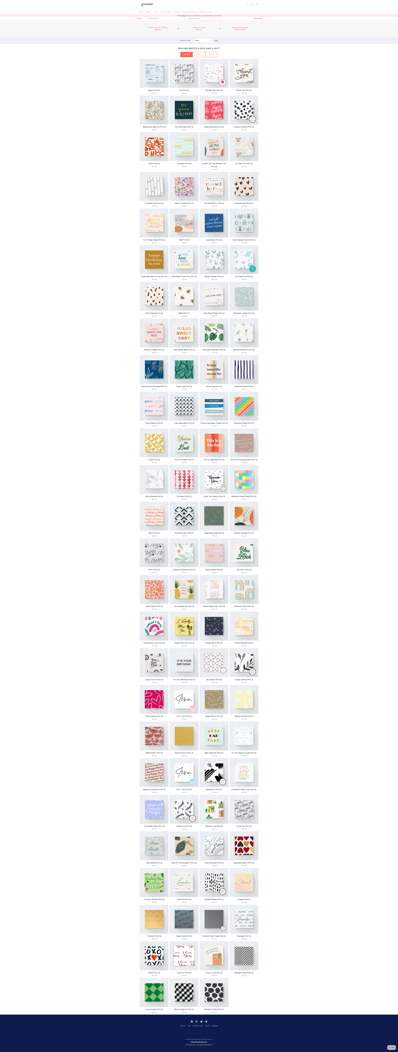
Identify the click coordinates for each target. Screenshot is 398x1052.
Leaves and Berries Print (183, 570)
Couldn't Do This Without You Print (214, 165)
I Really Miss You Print (183, 643)
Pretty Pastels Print (243, 643)
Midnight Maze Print (242, 973)
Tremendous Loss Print (153, 643)
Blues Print (153, 90)
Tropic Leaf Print (183, 386)
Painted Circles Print (213, 1009)
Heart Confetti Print (183, 203)
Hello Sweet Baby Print (183, 350)
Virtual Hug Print (213, 386)
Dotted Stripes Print (213, 899)
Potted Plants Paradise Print (153, 386)
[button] (149, 12)
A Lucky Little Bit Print (153, 899)
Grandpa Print (243, 936)
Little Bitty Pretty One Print (243, 790)
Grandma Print (183, 899)
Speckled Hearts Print (243, 863)
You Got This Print (243, 164)
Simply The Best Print (153, 350)
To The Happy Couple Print (243, 753)
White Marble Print (153, 496)
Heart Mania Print (153, 606)
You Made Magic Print (153, 826)
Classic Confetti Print (243, 127)
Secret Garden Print (213, 277)
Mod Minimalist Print (183, 533)
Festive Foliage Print (242, 533)
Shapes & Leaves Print (243, 313)
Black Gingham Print (183, 1009)
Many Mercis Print (153, 423)
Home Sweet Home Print (243, 240)
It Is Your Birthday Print (183, 680)
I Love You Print (243, 826)
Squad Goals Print (213, 570)
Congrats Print (183, 164)
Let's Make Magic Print (213, 313)
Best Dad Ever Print (213, 753)
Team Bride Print (153, 863)
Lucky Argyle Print (153, 1009)
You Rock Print (243, 570)
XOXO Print (153, 973)
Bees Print (183, 313)
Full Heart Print (183, 496)
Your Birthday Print (183, 127)
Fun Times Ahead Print (153, 240)
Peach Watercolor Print (213, 606)
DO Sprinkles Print (213, 90)
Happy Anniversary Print (153, 790)
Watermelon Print (153, 753)
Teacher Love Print (213, 826)
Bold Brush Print (213, 790)
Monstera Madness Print (213, 350)
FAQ (189, 1026)
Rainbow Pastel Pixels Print (242, 496)
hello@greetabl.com (199, 1042)
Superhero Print (213, 240)
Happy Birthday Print (213, 127)
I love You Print (183, 973)
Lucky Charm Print (153, 680)
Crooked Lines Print (153, 203)
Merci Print (153, 533)
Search (183, 1026)
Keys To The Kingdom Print (183, 863)
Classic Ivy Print (183, 826)
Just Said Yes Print (243, 277)
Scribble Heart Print (243, 203)
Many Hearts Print (153, 716)
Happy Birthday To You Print (153, 277)
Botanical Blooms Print (243, 350)
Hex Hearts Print (213, 680)
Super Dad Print (183, 936)
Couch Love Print (213, 973)
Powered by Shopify (206, 1039)
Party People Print (153, 313)
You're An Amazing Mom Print (243, 460)
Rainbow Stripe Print (243, 423)
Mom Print (153, 570)
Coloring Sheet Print (213, 863)
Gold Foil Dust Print (183, 753)
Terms (207, 1026)
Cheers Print (243, 899)
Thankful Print (153, 936)
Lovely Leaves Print (243, 680)
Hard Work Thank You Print (183, 277)
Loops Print (153, 460)
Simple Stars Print (212, 643)
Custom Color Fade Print (213, 936)
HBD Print (183, 240)
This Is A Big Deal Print (212, 460)
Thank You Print (243, 90)
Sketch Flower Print (243, 716)
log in (184, 15)
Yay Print (183, 90)
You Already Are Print (183, 606)
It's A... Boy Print (183, 790)
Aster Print (153, 164)
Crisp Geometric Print (183, 423)
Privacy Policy (198, 1026)
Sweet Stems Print (213, 716)
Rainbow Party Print (242, 606)
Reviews (215, 1026)
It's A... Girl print (183, 716)
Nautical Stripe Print (242, 386)
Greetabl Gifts (195, 1039)
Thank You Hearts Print (213, 496)
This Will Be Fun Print (213, 203)
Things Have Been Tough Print (213, 423)
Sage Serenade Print (213, 533)
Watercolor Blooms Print (153, 127)
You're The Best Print (183, 460)
